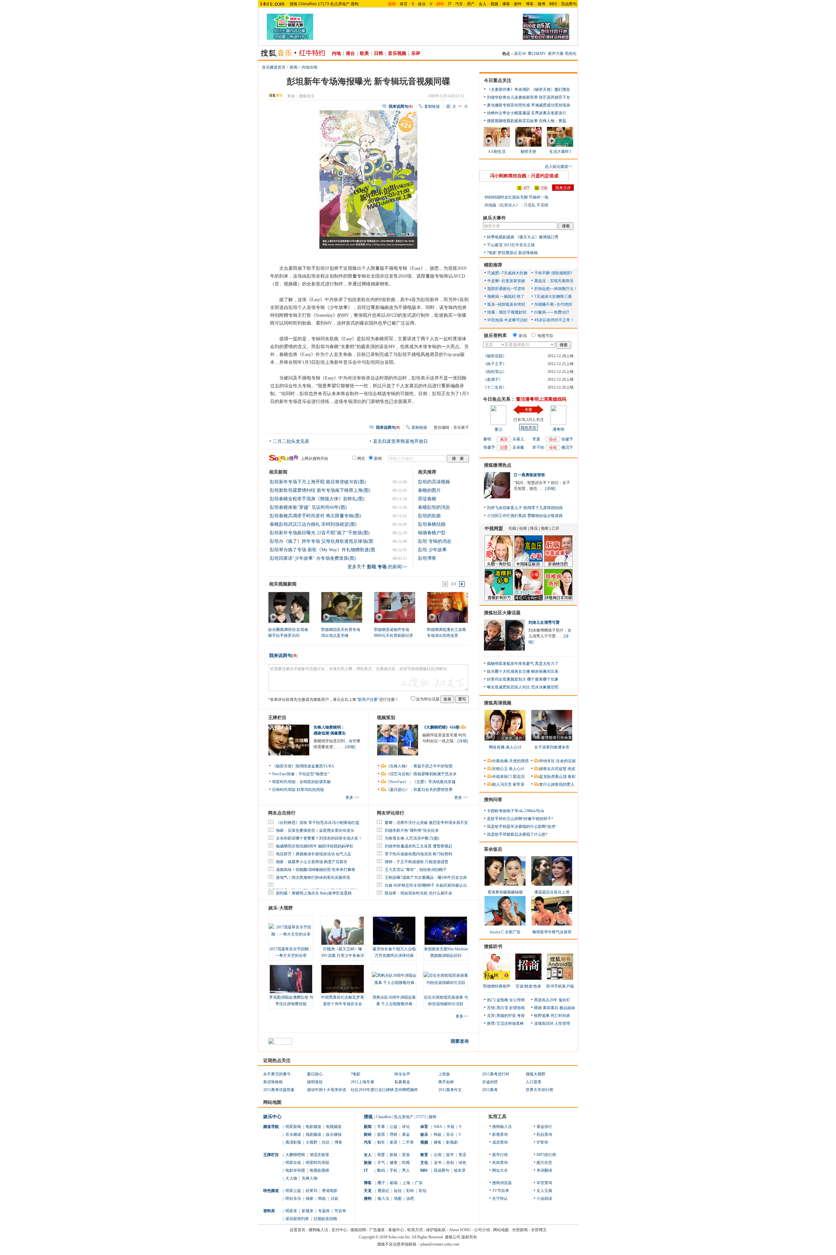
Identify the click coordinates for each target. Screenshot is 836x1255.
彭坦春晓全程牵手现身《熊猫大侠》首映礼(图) (317, 498)
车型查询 (544, 1183)
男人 (406, 1170)
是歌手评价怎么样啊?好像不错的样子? (520, 818)
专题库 (324, 1211)
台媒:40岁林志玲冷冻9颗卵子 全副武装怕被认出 (426, 885)
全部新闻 (520, 1230)
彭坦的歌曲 (429, 515)
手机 (393, 1170)
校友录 (460, 1170)
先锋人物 (309, 1178)
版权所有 (469, 1237)
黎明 (487, 439)
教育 (424, 1154)
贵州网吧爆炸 (406, 1089)
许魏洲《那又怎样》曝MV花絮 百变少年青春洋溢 (342, 955)
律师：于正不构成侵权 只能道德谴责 (416, 862)
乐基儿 (518, 439)
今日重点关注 (497, 80)
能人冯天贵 (502, 784)
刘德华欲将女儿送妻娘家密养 (512, 97)
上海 (406, 1183)
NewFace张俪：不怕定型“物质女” (300, 774)
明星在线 (293, 1162)
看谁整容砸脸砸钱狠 (505, 892)
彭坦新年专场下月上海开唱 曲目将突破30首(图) (318, 481)
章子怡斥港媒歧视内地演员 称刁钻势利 (418, 854)
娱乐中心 (272, 1116)
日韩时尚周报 (284, 789)
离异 (504, 439)
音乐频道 (293, 1134)
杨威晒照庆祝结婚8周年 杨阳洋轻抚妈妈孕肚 (314, 846)
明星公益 (293, 1190)
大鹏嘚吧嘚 (295, 1154)
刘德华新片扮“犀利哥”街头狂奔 (412, 830)
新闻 (293, 67)
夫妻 (528, 409)
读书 (438, 1162)
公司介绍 (482, 1230)
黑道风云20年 (545, 1000)
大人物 (291, 1178)
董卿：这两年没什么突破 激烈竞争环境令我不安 (426, 822)
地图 (398, 1198)
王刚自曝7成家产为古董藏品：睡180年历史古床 (426, 877)
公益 (393, 1126)
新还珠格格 (528, 252)
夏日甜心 (315, 1074)
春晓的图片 (429, 490)
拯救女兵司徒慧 (553, 768)
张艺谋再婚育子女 (554, 97)
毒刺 (571, 776)
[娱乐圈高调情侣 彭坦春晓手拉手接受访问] (288, 607)
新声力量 (556, 53)
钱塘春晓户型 (431, 532)
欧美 (364, 53)
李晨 (536, 439)
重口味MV (537, 53)
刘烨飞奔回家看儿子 (504, 508)
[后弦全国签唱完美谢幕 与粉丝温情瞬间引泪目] (446, 979)
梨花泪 (518, 776)
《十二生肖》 (494, 387)
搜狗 (355, 4)
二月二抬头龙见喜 (291, 441)
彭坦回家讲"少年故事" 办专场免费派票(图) (313, 558)
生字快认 (500, 1198)
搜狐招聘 (358, 1230)
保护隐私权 (436, 1230)
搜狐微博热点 (497, 465)
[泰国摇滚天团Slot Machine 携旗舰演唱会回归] (446, 930)
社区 (326, 1142)
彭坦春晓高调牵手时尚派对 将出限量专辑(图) (315, 515)
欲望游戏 (517, 1008)
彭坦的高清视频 (434, 481)
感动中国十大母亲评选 (326, 1089)
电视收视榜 (319, 1170)
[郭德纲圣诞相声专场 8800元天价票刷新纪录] (394, 607)
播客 (506, 4)
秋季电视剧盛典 (500, 237)
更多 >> (352, 797)
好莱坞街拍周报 (310, 789)
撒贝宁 (567, 447)
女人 (483, 4)
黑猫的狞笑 (506, 1015)
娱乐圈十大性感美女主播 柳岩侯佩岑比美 (522, 671)
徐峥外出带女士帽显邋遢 (508, 113)
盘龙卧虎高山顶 (553, 776)
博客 (530, 4)
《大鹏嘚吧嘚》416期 (441, 727)
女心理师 (517, 1000)
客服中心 (396, 1230)
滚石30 (520, 53)
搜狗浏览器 (502, 1183)
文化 (424, 1162)
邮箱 (394, 1183)
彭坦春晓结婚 (431, 524)
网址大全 (500, 1170)
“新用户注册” (367, 699)
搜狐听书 (493, 946)
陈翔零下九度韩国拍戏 (543, 508)
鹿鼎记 (383, 1190)
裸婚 (538, 1008)
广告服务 (377, 1230)
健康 (393, 1162)
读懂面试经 (544, 1023)
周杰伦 (570, 53)
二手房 (408, 1142)
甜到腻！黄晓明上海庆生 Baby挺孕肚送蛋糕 (314, 893)
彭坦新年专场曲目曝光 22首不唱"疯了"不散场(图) (320, 532)
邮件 (518, 4)
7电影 (492, 252)
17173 (323, 4)
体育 (404, 4)
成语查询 (500, 1142)
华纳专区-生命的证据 (557, 761)
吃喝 (406, 1162)
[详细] (350, 747)
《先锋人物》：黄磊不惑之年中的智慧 (419, 766)
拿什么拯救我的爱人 (556, 784)
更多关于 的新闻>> (377, 566)
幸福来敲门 (502, 776)
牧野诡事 (542, 1015)
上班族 (444, 1074)
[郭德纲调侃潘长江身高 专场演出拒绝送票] (447, 607)
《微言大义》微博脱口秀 (536, 237)
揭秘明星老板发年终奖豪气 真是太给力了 (522, 663)
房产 (471, 4)
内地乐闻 (309, 67)
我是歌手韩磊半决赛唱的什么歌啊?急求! (521, 826)
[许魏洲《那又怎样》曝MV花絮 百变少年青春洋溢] (342, 930)
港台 (350, 53)
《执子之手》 (494, 364)
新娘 (393, 1154)
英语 (462, 1154)
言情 (491, 1008)
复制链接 (432, 106)
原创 (450, 1162)
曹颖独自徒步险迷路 (545, 515)
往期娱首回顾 (325, 1218)
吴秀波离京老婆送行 (548, 113)
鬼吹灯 (564, 1000)
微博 (541, 4)
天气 (381, 1162)
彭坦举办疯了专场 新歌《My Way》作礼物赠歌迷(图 (322, 549)
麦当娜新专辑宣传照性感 (508, 105)
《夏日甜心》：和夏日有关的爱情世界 (419, 789)
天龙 (368, 1190)
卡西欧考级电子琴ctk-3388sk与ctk (515, 811)
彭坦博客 (427, 558)
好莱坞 (311, 1190)
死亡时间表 (560, 1015)
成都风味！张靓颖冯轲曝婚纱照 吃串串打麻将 (315, 869)
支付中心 (339, 1230)
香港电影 (330, 1190)
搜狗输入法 (502, 1126)
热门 (491, 1000)
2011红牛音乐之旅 (519, 245)
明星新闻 (293, 1126)
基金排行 (544, 1126)
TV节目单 (500, 1190)
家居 (393, 1142)
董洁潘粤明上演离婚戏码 (541, 399)
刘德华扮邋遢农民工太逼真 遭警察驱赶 (418, 846)
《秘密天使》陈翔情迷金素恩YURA (303, 766)
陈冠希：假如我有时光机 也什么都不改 (418, 893)
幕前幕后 (550, 1008)
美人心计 (516, 768)
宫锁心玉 (500, 768)
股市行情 (500, 1154)
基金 (406, 1134)
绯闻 (553, 447)
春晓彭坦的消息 (434, 507)
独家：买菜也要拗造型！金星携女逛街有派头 (315, 830)
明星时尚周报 (317, 1162)
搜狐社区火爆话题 (502, 612)
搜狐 (293, 4)
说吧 (410, 1198)
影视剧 (452, 1142)
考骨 (521, 1015)
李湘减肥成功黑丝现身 (550, 105)
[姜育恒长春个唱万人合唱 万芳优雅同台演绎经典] (394, 930)
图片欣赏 (544, 1162)
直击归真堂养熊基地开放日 (400, 441)
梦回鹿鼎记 (507, 252)
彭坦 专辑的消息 (434, 541)
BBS (553, 4)
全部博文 (539, 1230)
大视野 (311, 1142)
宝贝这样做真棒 (510, 1023)
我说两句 (569, 4)
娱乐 (422, 4)
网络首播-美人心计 (505, 747)
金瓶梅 (502, 1000)
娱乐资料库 (495, 335)
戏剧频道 (313, 1134)
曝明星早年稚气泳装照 (551, 932)
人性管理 (562, 1023)
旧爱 (504, 447)
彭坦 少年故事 (432, 549)
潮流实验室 (319, 1154)
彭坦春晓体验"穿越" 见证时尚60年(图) (308, 507)
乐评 (415, 53)
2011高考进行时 (495, 1074)
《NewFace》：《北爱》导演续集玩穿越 (421, 782)
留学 (450, 1154)
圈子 (381, 1183)
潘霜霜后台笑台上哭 (552, 892)
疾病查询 (500, 1162)
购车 (381, 1142)
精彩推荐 (493, 265)
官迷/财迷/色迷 (528, 986)
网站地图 (501, 1230)
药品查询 (544, 1134)
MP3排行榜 (546, 1154)
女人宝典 (544, 1190)
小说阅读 (544, 1198)
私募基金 (402, 1082)
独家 (310, 1198)
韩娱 (322, 1198)
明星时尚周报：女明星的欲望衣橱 (301, 782)
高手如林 (446, 1082)
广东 (419, 1183)
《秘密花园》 (494, 356)
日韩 (378, 53)
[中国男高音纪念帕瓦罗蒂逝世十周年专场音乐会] (342, 979)
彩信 (422, 1190)
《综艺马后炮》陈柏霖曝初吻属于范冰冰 (421, 774)
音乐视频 (397, 53)
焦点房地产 (340, 4)
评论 (406, 1126)
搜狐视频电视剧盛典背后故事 (512, 121)
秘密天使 (528, 151)
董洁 (498, 429)
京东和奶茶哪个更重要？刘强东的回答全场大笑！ (319, 838)
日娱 (334, 1198)
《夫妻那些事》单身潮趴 (508, 89)
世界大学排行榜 (539, 1089)
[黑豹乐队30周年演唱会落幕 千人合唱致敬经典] (394, 979)
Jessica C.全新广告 (505, 932)
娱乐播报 (334, 1134)
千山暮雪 (495, 245)
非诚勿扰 (490, 1082)
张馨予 (489, 447)
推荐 (491, 1023)
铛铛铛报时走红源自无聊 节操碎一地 (516, 197)
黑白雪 (502, 1008)
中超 (451, 1126)
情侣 (553, 439)
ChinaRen (307, 4)
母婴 (381, 1154)
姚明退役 (315, 1082)
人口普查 (533, 1082)
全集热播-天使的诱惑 (510, 761)
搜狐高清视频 (497, 702)
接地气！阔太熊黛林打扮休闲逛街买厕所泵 (313, 877)
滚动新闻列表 (297, 1218)
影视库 (308, 1211)
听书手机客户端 (560, 986)
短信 (398, 1190)
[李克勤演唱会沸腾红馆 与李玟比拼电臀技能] (291, 979)
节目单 (340, 1211)
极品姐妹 (567, 1008)
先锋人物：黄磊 (552, 121)
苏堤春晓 (427, 498)
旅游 (368, 1162)
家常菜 (518, 784)
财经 (368, 1134)
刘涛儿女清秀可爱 (544, 622)
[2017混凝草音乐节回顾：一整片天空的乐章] (291, 930)
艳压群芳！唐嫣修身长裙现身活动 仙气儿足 (313, 854)
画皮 (571, 768)
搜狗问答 (493, 799)
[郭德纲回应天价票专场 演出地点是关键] (341, 607)
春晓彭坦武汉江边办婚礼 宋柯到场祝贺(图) (313, 524)
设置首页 (297, 1230)
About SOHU (460, 1230)
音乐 (450, 1134)
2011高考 (490, 1089)
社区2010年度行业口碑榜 (372, 1089)
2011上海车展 (362, 1082)
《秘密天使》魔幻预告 (550, 89)
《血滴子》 (493, 379)
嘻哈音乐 (293, 1198)
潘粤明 (558, 429)
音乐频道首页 (273, 67)
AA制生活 (497, 151)
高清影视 (293, 1142)
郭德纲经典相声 (496, 986)
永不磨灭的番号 (277, 1074)
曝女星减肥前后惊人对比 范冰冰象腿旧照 (522, 687)
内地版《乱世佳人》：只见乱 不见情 (516, 205)
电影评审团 (295, 1170)
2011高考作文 (450, 1089)
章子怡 (538, 447)
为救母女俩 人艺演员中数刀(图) (412, 838)
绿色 (462, 1162)
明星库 (291, 1211)
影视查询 (500, 1134)
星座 (406, 1154)
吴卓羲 (518, 447)
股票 (381, 1134)
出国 (438, 1154)
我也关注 (528, 428)
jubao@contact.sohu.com (439, 1244)
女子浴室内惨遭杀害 (552, 747)
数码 (381, 1170)
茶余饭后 (493, 849)
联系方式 (415, 1230)
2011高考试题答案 (279, 1089)
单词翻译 (544, 1170)
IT (449, 4)
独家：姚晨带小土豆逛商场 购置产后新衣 (311, 862)
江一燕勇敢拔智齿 (529, 475)
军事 (381, 1126)
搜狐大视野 (535, 1074)
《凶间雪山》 (494, 371)
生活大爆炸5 (560, 151)
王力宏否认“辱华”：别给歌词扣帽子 (416, 869)
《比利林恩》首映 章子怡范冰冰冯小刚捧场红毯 (317, 822)
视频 (494, 4)
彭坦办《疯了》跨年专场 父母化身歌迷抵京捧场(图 (321, 541)
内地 (336, 53)
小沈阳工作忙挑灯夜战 (506, 515)
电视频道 (334, 1126)
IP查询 (542, 1142)
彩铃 (410, 1190)
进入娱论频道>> (559, 166)
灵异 (491, 1015)
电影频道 (313, 1126)
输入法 (383, 1198)
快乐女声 (402, 1074)
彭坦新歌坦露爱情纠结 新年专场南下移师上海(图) (320, 490)
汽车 (459, 4)
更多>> (462, 1016)
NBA (438, 1126)
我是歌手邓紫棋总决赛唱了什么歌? (517, 834)
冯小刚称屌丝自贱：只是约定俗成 (524, 175)
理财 (393, 1134)
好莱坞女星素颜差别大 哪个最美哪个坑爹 (522, 679)
